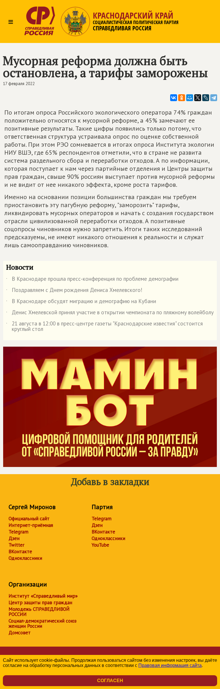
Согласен (110, 680)
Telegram (18, 531)
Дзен (14, 538)
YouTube (100, 544)
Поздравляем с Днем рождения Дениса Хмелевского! (74, 291)
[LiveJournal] (205, 97)
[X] (197, 97)
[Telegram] (213, 97)
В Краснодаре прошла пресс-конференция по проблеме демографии (92, 280)
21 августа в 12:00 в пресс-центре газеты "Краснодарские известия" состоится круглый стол (104, 326)
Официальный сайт (29, 518)
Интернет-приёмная (31, 525)
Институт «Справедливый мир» (43, 595)
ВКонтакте (20, 551)
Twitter (16, 544)
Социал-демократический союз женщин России (42, 623)
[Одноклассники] (181, 97)
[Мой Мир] (189, 97)
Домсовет (20, 632)
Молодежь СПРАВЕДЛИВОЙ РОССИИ (39, 611)
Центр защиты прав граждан (40, 602)
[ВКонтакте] (173, 97)
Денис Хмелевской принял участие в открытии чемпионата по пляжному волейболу (110, 313)
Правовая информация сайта (170, 665)
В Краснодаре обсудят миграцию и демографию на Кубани (81, 302)
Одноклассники (25, 558)
